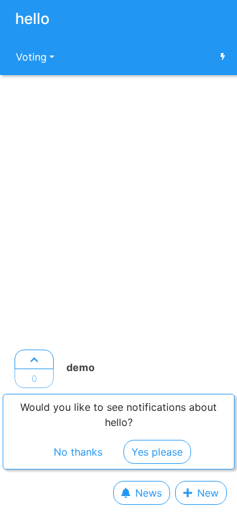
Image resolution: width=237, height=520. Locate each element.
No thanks (78, 452)
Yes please (157, 452)
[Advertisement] (118, 208)
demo (80, 367)
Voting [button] (31, 56)
